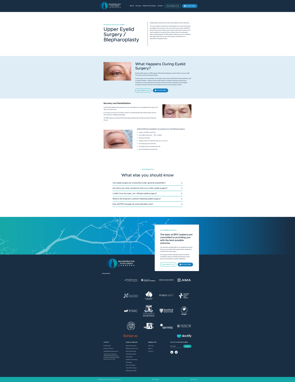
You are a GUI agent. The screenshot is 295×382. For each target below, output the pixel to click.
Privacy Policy (155, 379)
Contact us (150, 351)
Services (138, 6)
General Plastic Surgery (131, 368)
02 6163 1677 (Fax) (108, 348)
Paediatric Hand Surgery (131, 359)
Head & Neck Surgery (131, 351)
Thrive (196, 379)
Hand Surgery (129, 356)
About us (150, 348)
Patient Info (151, 345)
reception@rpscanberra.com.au (111, 351)
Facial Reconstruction (131, 354)
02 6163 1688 (190, 6)
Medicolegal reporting (131, 370)
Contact (160, 6)
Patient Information (149, 6)
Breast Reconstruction (131, 345)
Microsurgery (129, 362)
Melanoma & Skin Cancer (132, 348)
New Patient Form (173, 6)
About (132, 6)
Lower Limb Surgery (130, 365)
